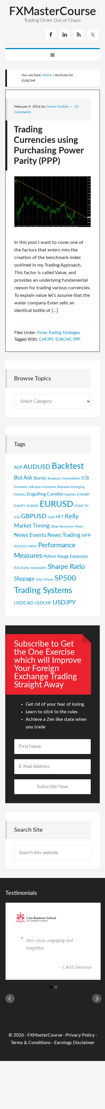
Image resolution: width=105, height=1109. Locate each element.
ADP (18, 468)
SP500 (65, 578)
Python (49, 557)
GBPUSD (34, 516)
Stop (56, 987)
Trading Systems (43, 591)
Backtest (68, 466)
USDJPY (64, 602)
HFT (60, 517)
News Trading (63, 535)
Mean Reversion (62, 526)
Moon (79, 526)
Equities (70, 494)
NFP (86, 535)
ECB (85, 478)
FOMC (79, 506)
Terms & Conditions (31, 1042)
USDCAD (24, 603)
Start (51, 987)
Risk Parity (21, 567)
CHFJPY (46, 340)
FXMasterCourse (52, 11)
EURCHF (63, 340)
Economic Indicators (28, 487)
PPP (76, 340)
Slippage (24, 579)
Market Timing (32, 526)
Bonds (40, 478)
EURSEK (32, 506)
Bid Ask (23, 478)
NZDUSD (20, 546)
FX (87, 506)
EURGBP (83, 494)
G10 (17, 517)
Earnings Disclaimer (74, 1042)
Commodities (71, 478)
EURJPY (20, 506)
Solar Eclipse (44, 579)
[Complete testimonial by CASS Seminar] (52, 918)
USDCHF (43, 603)
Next (97, 998)
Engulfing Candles (45, 494)
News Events (30, 535)
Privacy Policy (80, 1035)
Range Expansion (72, 557)
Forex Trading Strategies (58, 333)
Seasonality (39, 567)
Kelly (71, 516)
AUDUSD (36, 467)
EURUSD (56, 504)
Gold (51, 517)
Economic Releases (56, 487)
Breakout (54, 478)
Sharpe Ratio (66, 566)
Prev (10, 998)
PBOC (32, 546)
